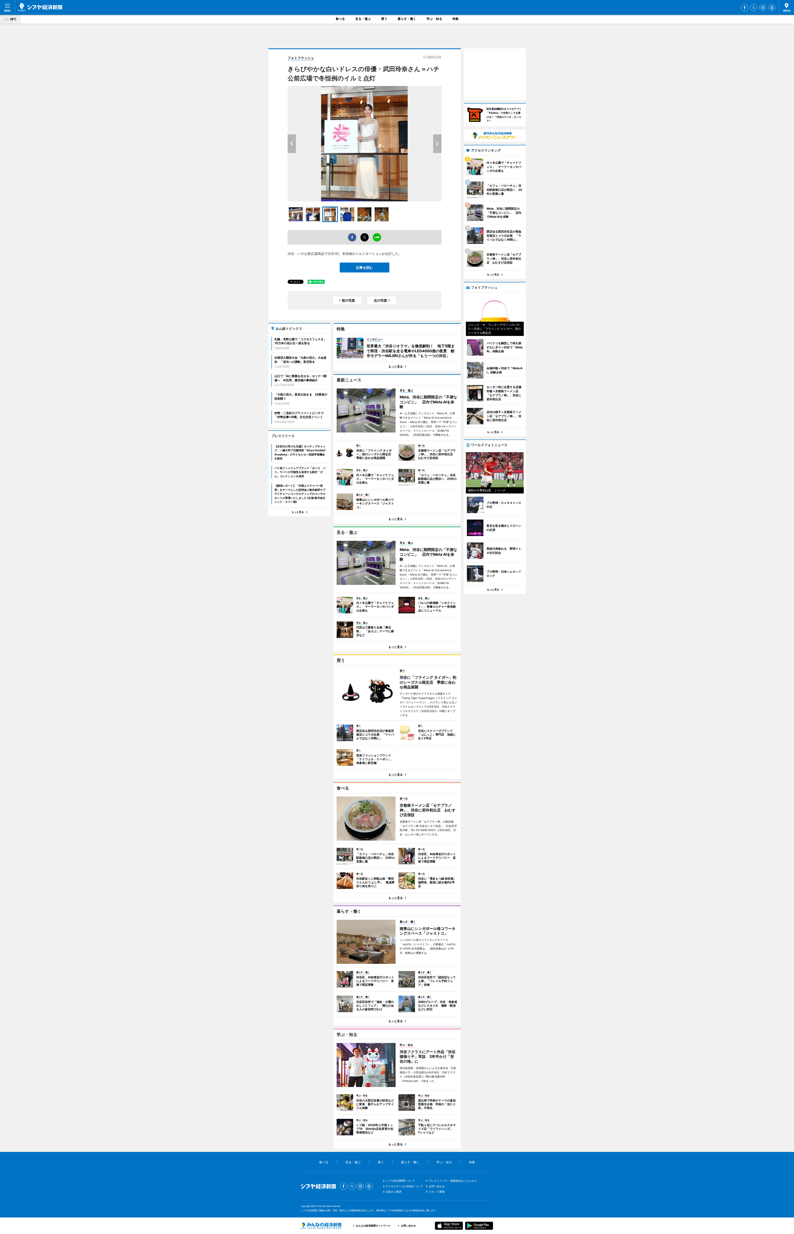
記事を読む (364, 267)
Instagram (762, 7)
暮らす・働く (407, 19)
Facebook (744, 7)
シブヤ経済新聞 (40, 7)
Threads (771, 7)
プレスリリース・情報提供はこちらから (453, 1180)
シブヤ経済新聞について (400, 1180)
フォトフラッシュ (301, 58)
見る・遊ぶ (363, 19)
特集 (455, 19)
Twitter (753, 7)
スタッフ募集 (437, 1191)
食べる (340, 19)
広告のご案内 (394, 1191)
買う (384, 19)
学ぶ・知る (434, 19)
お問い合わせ (437, 1186)
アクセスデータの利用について (404, 1186)
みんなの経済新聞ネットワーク (321, 1226)
